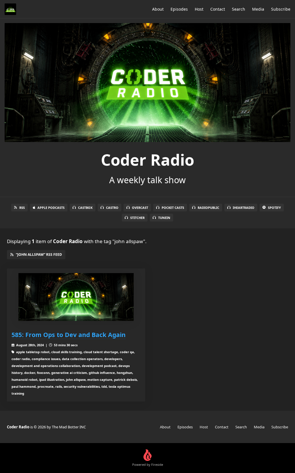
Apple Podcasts (51, 207)
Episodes (179, 9)
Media (258, 9)
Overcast (140, 207)
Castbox (85, 207)
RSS (22, 207)
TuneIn (164, 217)
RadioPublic (208, 207)
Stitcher (137, 217)
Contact (217, 9)
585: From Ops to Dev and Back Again (69, 334)
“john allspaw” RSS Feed (39, 254)
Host (199, 9)
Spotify (274, 207)
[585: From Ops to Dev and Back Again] (76, 297)
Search (238, 9)
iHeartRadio (243, 207)
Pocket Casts (173, 207)
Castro (112, 207)
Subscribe (280, 9)
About (158, 9)
